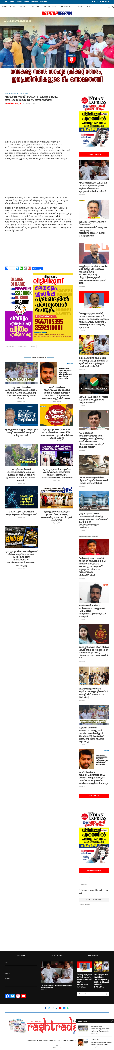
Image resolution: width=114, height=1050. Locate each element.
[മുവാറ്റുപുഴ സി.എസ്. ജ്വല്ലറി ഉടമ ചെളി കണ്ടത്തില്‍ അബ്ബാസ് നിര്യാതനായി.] (21, 415)
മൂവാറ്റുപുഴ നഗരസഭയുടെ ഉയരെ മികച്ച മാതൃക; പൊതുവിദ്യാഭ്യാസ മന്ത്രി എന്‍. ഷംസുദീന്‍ (56, 516)
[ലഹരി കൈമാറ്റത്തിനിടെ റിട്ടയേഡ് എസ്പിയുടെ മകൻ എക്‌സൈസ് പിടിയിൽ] (94, 465)
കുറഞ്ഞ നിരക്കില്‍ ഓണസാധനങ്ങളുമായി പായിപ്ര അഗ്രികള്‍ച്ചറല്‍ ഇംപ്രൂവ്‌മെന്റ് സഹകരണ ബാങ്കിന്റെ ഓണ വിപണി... (21, 393)
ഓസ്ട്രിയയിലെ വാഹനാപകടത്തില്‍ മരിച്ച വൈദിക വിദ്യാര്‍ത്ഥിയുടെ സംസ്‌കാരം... (101, 1042)
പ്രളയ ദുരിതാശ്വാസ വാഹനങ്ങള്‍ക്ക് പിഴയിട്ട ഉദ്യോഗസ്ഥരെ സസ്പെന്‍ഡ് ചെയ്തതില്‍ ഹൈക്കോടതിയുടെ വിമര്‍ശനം (93, 520)
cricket (33, 346)
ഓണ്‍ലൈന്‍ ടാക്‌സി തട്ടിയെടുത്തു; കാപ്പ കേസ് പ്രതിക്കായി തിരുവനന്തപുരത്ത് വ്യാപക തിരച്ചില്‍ (92, 611)
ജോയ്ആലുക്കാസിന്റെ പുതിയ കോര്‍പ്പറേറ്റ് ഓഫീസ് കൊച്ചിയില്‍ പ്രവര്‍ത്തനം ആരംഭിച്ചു (93, 693)
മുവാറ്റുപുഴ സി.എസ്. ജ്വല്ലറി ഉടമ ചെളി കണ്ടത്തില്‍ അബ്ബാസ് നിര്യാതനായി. (21, 432)
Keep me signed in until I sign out (93, 891)
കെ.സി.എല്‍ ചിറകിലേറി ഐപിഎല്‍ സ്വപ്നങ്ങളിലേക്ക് (21, 513)
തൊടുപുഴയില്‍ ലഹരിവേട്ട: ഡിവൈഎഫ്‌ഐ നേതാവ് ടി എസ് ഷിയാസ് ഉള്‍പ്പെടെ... (101, 981)
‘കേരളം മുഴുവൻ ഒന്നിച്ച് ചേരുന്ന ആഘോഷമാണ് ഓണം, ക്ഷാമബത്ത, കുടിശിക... (84, 981)
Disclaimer (26, 1)
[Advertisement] (39, 123)
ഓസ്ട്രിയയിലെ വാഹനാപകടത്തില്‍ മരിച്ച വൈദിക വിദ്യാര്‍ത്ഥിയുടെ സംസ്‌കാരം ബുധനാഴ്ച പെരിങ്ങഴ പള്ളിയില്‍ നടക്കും (56, 393)
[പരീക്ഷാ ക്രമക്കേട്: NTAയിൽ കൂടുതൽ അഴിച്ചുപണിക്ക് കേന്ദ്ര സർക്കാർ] (94, 384)
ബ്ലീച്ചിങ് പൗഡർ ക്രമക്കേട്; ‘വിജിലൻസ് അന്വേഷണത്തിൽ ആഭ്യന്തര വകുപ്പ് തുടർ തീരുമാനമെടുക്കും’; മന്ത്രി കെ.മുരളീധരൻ (93, 228)
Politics (35, 7)
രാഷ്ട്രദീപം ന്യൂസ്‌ (13, 103)
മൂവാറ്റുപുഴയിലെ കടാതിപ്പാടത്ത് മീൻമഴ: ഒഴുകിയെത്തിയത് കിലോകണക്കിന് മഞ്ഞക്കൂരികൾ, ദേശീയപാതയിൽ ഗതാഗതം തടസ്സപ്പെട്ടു (21, 558)
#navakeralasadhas (22, 346)
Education (66, 7)
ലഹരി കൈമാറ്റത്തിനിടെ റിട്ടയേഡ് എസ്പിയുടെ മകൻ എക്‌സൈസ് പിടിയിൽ (93, 480)
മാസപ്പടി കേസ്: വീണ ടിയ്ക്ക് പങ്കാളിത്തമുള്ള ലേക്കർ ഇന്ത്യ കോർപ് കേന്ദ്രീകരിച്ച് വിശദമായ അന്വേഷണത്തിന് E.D (94, 653)
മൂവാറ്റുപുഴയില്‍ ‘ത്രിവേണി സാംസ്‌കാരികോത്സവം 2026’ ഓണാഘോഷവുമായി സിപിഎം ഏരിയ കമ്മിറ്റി (57, 434)
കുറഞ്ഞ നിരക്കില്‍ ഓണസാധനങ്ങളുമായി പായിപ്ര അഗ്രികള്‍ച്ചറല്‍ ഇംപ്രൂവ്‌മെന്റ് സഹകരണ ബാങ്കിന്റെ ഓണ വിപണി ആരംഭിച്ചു (91, 734)
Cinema (23, 7)
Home (6, 1)
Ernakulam (13, 93)
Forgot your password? (84, 904)
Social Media (50, 7)
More (88, 7)
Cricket (6, 93)
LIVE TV (79, 7)
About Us (12, 1)
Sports (26, 93)
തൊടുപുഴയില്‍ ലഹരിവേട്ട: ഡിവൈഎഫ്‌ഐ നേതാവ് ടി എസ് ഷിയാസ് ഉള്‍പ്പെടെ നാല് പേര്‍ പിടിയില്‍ (93, 362)
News (20, 93)
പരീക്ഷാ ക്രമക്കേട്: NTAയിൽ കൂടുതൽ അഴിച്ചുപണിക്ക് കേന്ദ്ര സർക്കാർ (93, 400)
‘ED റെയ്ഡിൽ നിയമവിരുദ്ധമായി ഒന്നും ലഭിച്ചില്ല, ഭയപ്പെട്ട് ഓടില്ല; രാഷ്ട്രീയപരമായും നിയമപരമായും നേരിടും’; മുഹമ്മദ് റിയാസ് (91, 440)
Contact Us (19, 1)
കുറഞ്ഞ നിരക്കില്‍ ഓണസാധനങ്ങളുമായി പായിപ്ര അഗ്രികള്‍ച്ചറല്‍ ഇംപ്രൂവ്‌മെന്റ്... (100, 1029)
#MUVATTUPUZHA (10, 346)
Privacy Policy (35, 1)
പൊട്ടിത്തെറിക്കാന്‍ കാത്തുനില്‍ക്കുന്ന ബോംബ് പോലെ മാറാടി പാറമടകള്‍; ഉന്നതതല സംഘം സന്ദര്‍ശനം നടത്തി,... (21, 475)
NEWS (12, 7)
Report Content (43, 1)
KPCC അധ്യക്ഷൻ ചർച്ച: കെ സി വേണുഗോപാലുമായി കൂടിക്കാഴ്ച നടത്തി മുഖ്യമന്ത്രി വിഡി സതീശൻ (93, 187)
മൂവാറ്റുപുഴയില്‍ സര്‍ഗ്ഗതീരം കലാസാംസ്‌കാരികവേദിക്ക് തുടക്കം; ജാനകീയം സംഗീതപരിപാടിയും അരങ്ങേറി (56, 473)
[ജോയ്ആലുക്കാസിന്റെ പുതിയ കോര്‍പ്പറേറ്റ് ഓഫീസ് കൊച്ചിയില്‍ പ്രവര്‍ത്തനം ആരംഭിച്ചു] (94, 676)
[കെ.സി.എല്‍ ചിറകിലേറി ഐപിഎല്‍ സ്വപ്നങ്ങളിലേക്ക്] (21, 497)
